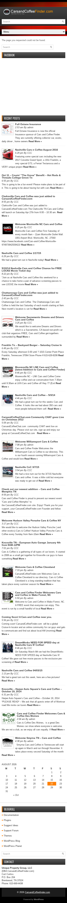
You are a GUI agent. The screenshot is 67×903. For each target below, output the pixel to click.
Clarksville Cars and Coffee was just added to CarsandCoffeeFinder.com (28, 197)
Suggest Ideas (11, 825)
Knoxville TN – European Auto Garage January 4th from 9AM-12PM (31, 543)
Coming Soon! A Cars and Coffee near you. (27, 617)
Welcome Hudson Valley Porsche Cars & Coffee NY (31, 520)
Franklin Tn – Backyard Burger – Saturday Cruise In (32, 345)
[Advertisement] (33, 89)
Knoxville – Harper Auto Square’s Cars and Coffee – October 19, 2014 (32, 690)
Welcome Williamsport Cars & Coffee (36, 441)
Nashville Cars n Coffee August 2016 (36, 149)
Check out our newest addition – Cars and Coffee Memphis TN (31, 490)
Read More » (35, 141)
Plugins (7, 820)
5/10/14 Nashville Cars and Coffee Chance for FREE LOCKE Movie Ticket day (32, 269)
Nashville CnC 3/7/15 (27, 467)
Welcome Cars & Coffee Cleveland (35, 567)
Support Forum (11, 830)
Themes (8, 835)
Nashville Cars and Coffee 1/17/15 (21, 253)
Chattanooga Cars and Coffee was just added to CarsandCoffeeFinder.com (30, 294)
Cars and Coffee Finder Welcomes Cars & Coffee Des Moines (41, 714)
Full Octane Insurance (28, 124)
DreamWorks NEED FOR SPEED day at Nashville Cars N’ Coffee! (37, 643)
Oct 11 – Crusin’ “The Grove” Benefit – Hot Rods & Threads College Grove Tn (31, 176)
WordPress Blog (12, 841)
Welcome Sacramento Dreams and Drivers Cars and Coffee (39, 318)
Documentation (11, 815)
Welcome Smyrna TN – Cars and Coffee (38, 738)
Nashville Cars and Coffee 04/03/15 (22, 670)
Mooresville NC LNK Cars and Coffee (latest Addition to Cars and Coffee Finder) (40, 368)
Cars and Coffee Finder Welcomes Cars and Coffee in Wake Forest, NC (38, 593)
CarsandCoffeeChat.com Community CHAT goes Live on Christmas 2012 (33, 418)
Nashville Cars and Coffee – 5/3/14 (35, 395)
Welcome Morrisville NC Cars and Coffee (38, 224)
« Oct (16, 795)
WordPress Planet (13, 846)
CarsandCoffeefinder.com (37, 892)
